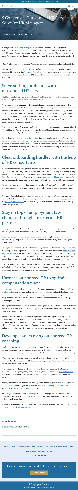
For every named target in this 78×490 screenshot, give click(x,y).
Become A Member (39, 473)
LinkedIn (42, 456)
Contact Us (50, 451)
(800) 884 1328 (32, 456)
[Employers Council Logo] (10, 6)
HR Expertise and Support (24, 34)
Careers (71, 446)
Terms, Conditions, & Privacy (45, 487)
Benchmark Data (42, 446)
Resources (41, 451)
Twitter (36, 456)
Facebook (39, 456)
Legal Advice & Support (27, 446)
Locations (27, 451)
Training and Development (58, 446)
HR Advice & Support (11, 446)
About (34, 451)
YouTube (45, 456)
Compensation (7, 34)
